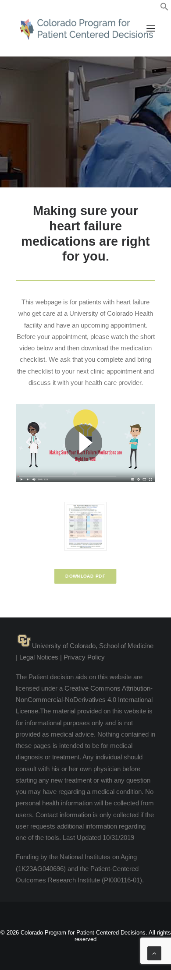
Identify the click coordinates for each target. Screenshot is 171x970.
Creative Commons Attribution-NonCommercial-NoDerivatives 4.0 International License (84, 699)
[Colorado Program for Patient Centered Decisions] (85, 28)
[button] (164, 8)
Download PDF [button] (86, 576)
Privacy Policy (84, 657)
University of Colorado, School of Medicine (92, 645)
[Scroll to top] (154, 952)
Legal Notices (38, 657)
